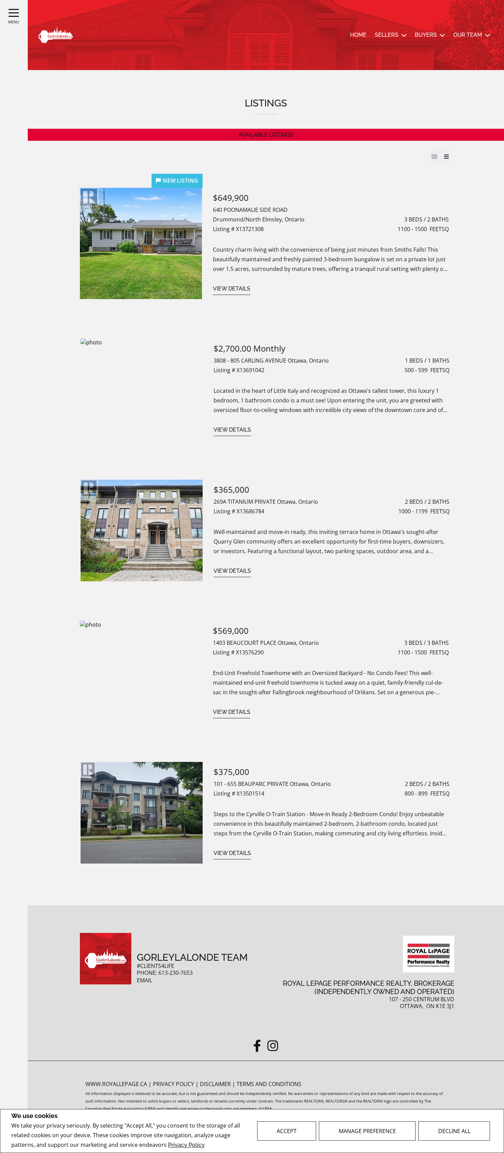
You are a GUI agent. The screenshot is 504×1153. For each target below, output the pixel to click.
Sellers (386, 35)
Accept (287, 1131)
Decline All (454, 1131)
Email (144, 980)
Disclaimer (216, 1084)
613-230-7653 (175, 973)
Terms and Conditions (269, 1084)
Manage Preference (367, 1131)
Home (358, 35)
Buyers (426, 35)
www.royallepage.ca (116, 1084)
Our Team (467, 35)
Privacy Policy (186, 1145)
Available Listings (266, 135)
